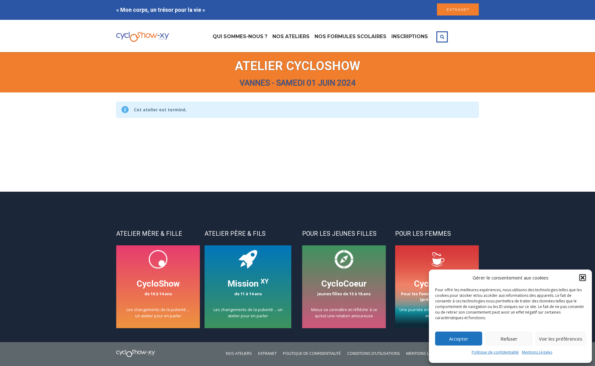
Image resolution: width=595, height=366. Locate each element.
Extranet (267, 353)
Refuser (509, 339)
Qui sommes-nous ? (240, 36)
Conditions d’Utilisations (373, 353)
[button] (583, 277)
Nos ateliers (291, 36)
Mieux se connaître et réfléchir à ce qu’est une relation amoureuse (344, 299)
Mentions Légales (537, 352)
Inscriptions (409, 36)
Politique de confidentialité (495, 352)
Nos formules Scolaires (350, 36)
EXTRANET (458, 9)
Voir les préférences (560, 339)
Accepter (458, 339)
